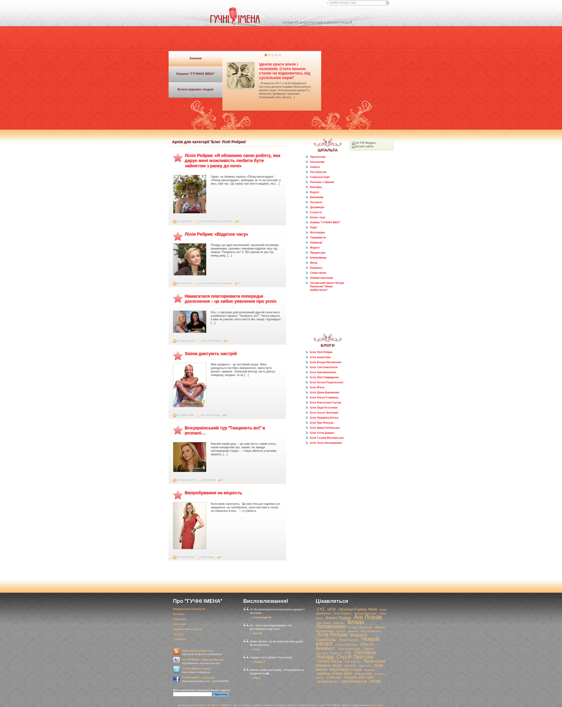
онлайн (317, 298)
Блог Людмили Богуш (324, 417)
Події (313, 227)
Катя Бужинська (371, 631)
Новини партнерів (321, 277)
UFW (332, 609)
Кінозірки (316, 187)
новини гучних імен (334, 673)
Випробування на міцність (213, 492)
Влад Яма (339, 623)
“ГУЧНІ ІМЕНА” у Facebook (198, 677)
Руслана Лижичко (329, 653)
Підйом (368, 648)
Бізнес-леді (317, 217)
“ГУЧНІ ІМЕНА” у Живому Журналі (202, 659)
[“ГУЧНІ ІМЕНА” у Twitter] (176, 669)
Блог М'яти (317, 387)
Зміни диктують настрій (211, 353)
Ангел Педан (338, 617)
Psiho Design (377, 705)
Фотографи (317, 232)
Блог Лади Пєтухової (323, 407)
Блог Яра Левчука (321, 422)
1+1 (321, 609)
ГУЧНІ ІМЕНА (211, 705)
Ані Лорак (368, 616)
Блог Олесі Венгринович (326, 442)
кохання (370, 669)
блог (202, 415)
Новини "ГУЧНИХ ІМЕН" (325, 222)
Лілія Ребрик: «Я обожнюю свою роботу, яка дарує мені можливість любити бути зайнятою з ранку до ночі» (232, 160)
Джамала (353, 631)
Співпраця (179, 639)
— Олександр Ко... (261, 617)
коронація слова (346, 669)
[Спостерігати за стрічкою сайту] (176, 651)
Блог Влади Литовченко (325, 362)
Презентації (317, 156)
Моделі (314, 247)
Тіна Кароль (353, 661)
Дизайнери (317, 207)
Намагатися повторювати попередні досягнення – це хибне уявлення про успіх (230, 298)
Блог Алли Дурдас (322, 432)
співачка (334, 677)
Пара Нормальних (349, 648)
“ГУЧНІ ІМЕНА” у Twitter (196, 668)
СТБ (348, 653)
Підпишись (180, 619)
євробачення (354, 681)
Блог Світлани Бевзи (323, 367)
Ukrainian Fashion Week (358, 609)
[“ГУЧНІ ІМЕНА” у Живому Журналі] (176, 660)
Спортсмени (318, 272)
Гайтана (340, 631)
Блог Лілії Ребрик (208, 221)
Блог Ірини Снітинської (325, 427)
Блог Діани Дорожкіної (324, 392)
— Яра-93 (256, 633)
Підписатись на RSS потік (197, 650)
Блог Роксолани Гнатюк (325, 402)
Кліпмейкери (318, 257)
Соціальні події (320, 177)
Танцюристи (318, 237)
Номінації (316, 242)
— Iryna (254, 649)
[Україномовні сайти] (362, 146)
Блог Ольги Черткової (324, 412)
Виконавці (316, 197)
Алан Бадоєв (342, 613)
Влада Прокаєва (360, 627)
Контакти (178, 614)
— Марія (255, 677)
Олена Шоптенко (346, 644)
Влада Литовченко (340, 624)
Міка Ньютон (348, 640)
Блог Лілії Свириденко (324, 377)
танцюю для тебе (359, 677)
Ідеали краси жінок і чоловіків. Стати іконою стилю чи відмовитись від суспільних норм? (284, 71)
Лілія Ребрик (225, 221)
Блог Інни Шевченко (323, 372)
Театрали (316, 202)
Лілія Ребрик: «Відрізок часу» (216, 234)
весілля (350, 665)
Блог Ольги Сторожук (324, 397)
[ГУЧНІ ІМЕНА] (235, 23)
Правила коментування (187, 629)
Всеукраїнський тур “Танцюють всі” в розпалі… (225, 430)
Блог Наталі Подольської (326, 382)
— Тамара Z (257, 661)
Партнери (179, 624)
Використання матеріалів (189, 609)
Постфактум (318, 172)
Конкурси (316, 267)
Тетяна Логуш (329, 661)
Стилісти (316, 212)
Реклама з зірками (322, 182)
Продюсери (317, 252)
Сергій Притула (355, 657)
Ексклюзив (317, 161)
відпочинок (365, 665)
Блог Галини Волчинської (327, 437)
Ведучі (314, 192)
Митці (313, 262)
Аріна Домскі (324, 623)
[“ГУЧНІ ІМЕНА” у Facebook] (176, 678)
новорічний (363, 673)
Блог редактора (320, 357)
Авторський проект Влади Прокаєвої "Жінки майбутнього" (327, 286)
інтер (375, 681)
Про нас (178, 634)
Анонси (315, 167)
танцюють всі (327, 681)
